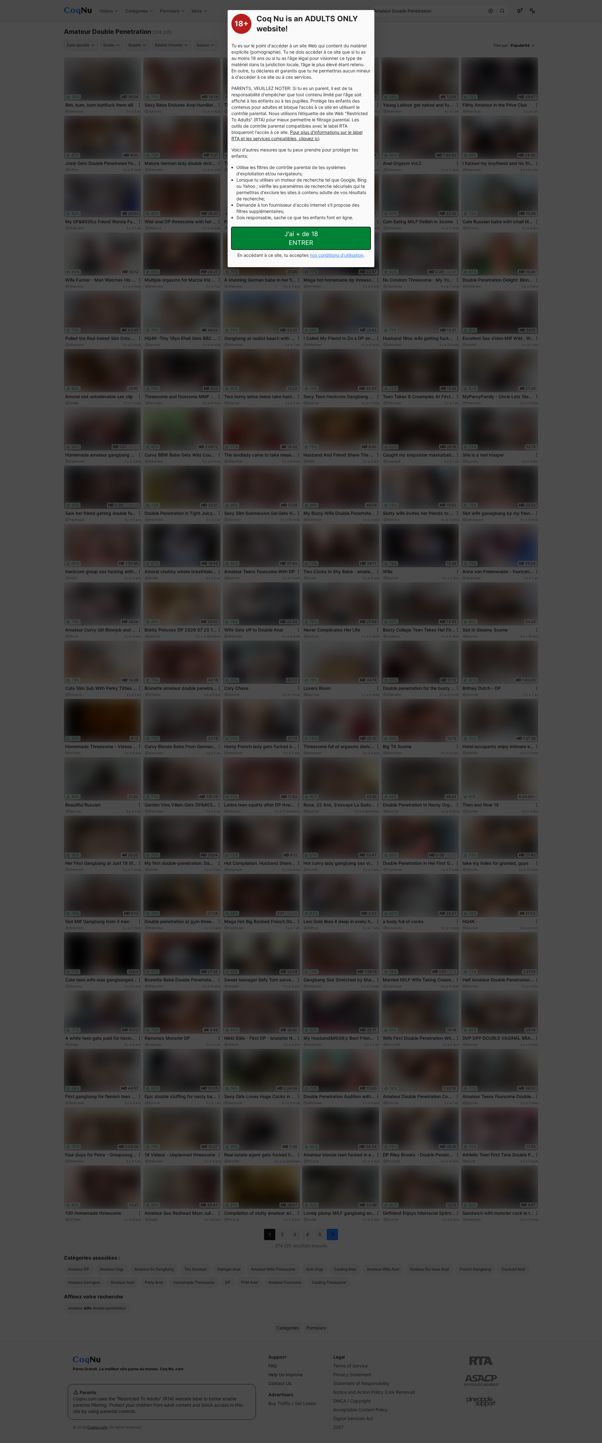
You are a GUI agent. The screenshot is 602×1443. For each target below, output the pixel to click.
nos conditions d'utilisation (336, 255)
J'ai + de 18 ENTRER (301, 238)
